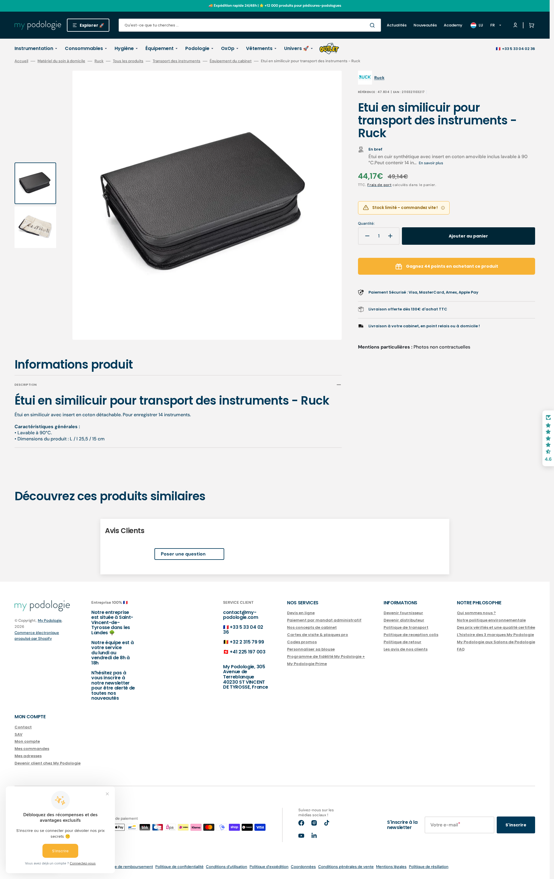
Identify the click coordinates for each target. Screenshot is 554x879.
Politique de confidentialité (179, 866)
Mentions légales (391, 866)
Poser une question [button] (183, 554)
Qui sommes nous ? (476, 613)
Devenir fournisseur (403, 613)
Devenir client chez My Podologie (48, 763)
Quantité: (366, 223)
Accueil (21, 61)
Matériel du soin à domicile (61, 61)
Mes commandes (32, 748)
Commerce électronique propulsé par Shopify (37, 635)
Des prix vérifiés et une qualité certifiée (496, 627)
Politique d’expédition (269, 866)
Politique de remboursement (127, 866)
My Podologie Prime (307, 664)
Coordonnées (303, 866)
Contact (23, 727)
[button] (530, 25)
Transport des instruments (176, 61)
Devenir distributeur (404, 620)
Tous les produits (128, 61)
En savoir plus (431, 162)
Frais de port (379, 185)
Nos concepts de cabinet (312, 627)
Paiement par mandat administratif (324, 620)
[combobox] (250, 25)
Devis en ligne (301, 613)
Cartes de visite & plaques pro (317, 634)
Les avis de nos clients (405, 649)
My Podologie (50, 620)
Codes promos (302, 642)
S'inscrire (515, 825)
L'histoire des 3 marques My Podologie (495, 634)
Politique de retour (402, 642)
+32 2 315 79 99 (247, 642)
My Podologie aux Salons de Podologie (496, 642)
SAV (18, 734)
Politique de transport (406, 627)
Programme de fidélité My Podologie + (326, 656)
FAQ (461, 649)
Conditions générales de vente (346, 866)
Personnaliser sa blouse (311, 649)
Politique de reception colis (411, 634)
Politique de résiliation (428, 866)
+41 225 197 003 (247, 651)
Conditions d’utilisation (226, 866)
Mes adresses (28, 756)
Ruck (99, 61)
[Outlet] (329, 48)
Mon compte (27, 741)
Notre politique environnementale (491, 620)
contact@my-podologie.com (240, 615)
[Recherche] (373, 25)
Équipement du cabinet (231, 61)
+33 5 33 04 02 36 (518, 48)
